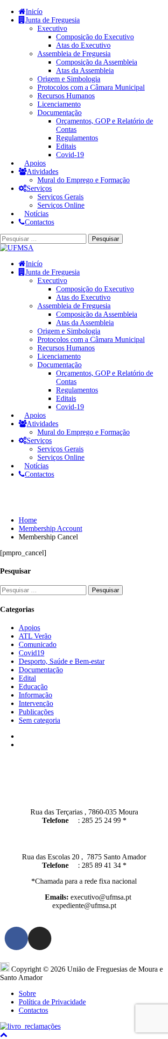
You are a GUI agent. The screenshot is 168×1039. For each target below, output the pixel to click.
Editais (66, 146)
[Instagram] (39, 938)
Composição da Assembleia (96, 62)
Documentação (59, 112)
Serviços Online (60, 205)
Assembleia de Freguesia (74, 54)
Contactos (39, 222)
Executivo (52, 28)
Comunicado (37, 644)
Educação (33, 686)
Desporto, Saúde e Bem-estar (62, 661)
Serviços (39, 188)
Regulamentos (77, 138)
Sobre (27, 993)
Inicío (34, 11)
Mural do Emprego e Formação (83, 180)
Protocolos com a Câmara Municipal (91, 87)
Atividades (42, 171)
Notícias (36, 214)
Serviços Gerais (60, 197)
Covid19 (31, 653)
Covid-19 (70, 155)
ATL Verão (35, 636)
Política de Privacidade (52, 1002)
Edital (27, 678)
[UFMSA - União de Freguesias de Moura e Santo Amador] (17, 248)
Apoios (35, 163)
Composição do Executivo (95, 37)
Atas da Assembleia (85, 70)
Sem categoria (39, 720)
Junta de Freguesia (52, 20)
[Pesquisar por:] (44, 238)
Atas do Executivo (83, 45)
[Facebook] (16, 938)
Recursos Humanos (66, 96)
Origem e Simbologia (68, 79)
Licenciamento (59, 104)
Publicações (36, 712)
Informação (35, 695)
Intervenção (36, 703)
